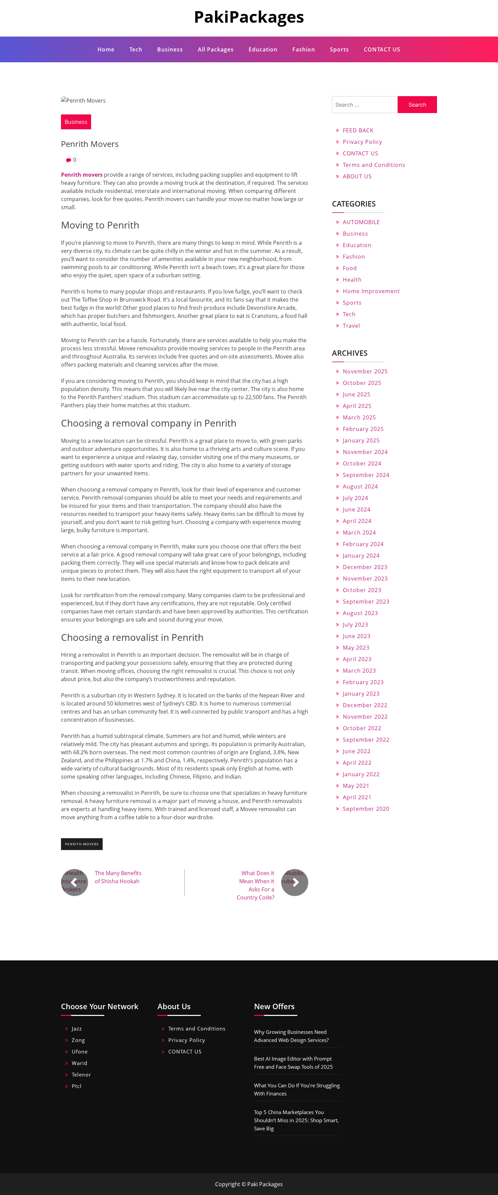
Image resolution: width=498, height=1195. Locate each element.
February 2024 (363, 544)
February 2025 (363, 429)
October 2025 (362, 383)
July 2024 (355, 498)
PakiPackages (249, 16)
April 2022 (357, 762)
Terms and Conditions (374, 165)
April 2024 (357, 521)
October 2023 (362, 590)
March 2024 (359, 532)
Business (170, 49)
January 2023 (361, 693)
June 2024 (357, 509)
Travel (351, 325)
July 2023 (355, 624)
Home (106, 49)
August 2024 (360, 486)
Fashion (303, 49)
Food (350, 268)
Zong (78, 1040)
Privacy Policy (362, 142)
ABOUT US (357, 176)
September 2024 (366, 475)
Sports (339, 49)
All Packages (216, 49)
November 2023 (365, 578)
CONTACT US (382, 49)
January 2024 (361, 555)
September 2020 (366, 808)
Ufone (80, 1051)
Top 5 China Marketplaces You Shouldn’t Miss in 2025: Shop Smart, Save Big (296, 1120)
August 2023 (360, 613)
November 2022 (365, 716)
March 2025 (359, 417)
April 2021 (357, 797)
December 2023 (365, 567)
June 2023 (357, 636)
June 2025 (357, 394)
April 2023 (357, 659)
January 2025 (361, 440)
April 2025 (357, 406)
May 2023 (356, 647)
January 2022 (361, 774)
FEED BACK (358, 130)
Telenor (81, 1074)
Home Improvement (371, 291)
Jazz (77, 1028)
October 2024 (362, 463)
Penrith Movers (82, 844)
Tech (135, 49)
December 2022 (365, 705)
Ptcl (77, 1086)
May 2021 (356, 785)
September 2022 (366, 739)
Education (263, 49)
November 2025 (365, 371)
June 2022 (357, 751)
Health (352, 279)
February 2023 (363, 682)
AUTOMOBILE (361, 222)
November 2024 (365, 452)
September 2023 (366, 601)
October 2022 (362, 728)
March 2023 (359, 670)
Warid (79, 1063)
